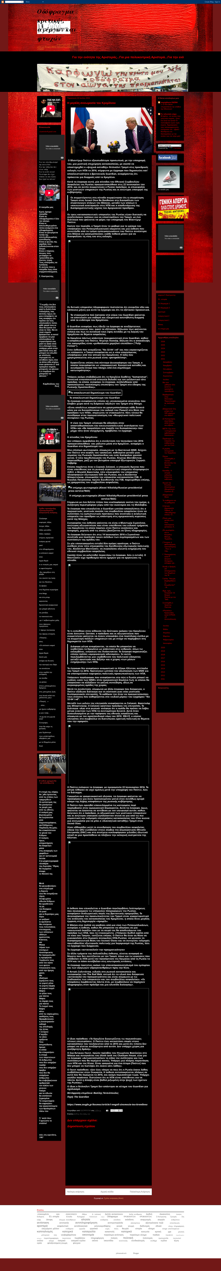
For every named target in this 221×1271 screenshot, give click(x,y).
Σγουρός (173, 1217)
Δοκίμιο (178, 1214)
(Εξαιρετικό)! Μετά (168, 496)
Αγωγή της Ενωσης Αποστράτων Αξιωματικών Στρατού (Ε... (169, 487)
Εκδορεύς (40, 1217)
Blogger (136, 1253)
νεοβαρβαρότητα (68, 1235)
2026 (163, 341)
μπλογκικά (45, 1235)
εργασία (82, 1229)
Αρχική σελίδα (107, 1192)
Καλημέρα (81, 1217)
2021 (163, 359)
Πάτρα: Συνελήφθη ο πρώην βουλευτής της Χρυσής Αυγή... (169, 461)
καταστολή (109, 1232)
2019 (163, 651)
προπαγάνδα (163, 1238)
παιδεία (156, 1235)
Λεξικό (102, 1217)
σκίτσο (95, 1241)
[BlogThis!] (114, 1110)
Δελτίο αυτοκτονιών (114, 1214)
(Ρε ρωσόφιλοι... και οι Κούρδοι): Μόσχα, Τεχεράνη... (169, 534)
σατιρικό (61, 1241)
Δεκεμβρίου (168, 362)
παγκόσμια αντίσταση (114, 1235)
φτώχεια (76, 1243)
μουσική (181, 1232)
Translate (177, 148)
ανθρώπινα (175, 1220)
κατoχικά (67, 1231)
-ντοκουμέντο (43, 1214)
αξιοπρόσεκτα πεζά (154, 1223)
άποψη (49, 1220)
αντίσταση (43, 1222)
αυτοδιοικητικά (80, 1226)
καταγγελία (88, 1231)
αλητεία (85, 1219)
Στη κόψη (83, 1114)
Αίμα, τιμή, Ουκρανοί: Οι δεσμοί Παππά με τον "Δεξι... (169, 595)
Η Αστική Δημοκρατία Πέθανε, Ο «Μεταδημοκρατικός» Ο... (169, 510)
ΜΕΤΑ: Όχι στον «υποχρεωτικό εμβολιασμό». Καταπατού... (169, 432)
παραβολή (169, 1235)
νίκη (55, 1235)
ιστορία (138, 1228)
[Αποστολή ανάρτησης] (107, 1110)
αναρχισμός (145, 1220)
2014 (163, 668)
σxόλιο (40, 1241)
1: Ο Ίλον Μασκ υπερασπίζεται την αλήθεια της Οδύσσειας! (171, 107)
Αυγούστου (168, 376)
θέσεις (160, 324)
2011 (163, 679)
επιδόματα (69, 1229)
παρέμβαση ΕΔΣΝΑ (169, 102)
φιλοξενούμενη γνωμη (57, 1243)
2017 (163, 658)
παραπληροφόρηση (51, 1238)
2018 (163, 655)
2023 (163, 352)
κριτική (158, 1232)
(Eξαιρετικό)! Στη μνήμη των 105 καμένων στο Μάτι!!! (169, 412)
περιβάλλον (80, 1238)
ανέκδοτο (117, 1220)
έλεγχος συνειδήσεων (67, 1220)
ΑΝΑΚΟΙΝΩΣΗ (71, 1214)
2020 (163, 648)
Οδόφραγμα (112, 1216)
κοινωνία (145, 1232)
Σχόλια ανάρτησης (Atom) (113, 1198)
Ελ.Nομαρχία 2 (164, 308)
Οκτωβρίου (168, 369)
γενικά (119, 1226)
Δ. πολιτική (96, 1214)
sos (88, 1114)
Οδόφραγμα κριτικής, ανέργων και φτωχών (56, 24)
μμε (169, 1232)
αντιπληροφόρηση (86, 1222)
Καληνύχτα (93, 1217)
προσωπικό (177, 1238)
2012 (163, 675)
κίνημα (151, 1228)
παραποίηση (66, 1238)
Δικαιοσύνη (165, 1214)
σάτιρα (51, 1241)
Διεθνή (76, 1114)
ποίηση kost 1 (163, 320)
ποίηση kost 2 (163, 316)
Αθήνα (84, 1214)
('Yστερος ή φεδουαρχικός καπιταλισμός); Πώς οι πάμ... (169, 546)
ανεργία (161, 1220)
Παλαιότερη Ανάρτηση (140, 1192)
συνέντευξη (123, 1241)
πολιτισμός (148, 1238)
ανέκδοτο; (129, 1220)
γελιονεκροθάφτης (102, 1226)
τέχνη (176, 1241)
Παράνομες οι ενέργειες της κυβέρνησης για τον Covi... (169, 442)
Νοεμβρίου (167, 365)
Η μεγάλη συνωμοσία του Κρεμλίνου (169, 451)
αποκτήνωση (174, 1223)
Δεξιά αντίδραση (135, 1214)
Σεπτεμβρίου (168, 372)
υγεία (39, 1243)
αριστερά (161, 312)
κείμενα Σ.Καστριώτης (167, 295)
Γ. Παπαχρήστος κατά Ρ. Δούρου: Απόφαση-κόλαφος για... (169, 558)
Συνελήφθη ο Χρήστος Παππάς (168, 605)
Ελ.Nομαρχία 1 (164, 303)
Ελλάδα (69, 1217)
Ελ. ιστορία (162, 299)
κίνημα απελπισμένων (170, 1229)
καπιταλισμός (45, 1231)
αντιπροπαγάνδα (115, 1223)
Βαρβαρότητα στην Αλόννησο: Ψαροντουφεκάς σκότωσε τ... (169, 400)
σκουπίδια (108, 1241)
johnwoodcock (121, 1253)
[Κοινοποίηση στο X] (116, 1110)
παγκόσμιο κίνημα (138, 1235)
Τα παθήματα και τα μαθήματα (169, 501)
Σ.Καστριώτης (161, 1217)
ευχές (107, 1229)
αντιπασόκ (64, 1223)
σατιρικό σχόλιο (78, 1241)
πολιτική (128, 1237)
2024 (163, 348)
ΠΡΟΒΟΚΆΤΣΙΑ (130, 1217)
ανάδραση (104, 1220)
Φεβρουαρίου (168, 640)
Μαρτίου (166, 636)
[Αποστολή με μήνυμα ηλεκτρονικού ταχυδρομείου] (111, 1110)
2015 (163, 665)
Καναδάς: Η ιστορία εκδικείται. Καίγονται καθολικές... (168, 475)
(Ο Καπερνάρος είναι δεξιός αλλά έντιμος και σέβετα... (169, 422)
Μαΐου (166, 629)
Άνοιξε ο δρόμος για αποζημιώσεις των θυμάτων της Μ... (169, 571)
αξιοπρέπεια (135, 1223)
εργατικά (94, 1228)
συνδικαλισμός (138, 1241)
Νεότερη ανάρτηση (75, 1192)
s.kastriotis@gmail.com (47, 131)
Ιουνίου (166, 626)
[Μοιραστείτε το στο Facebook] (119, 1110)
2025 (163, 345)
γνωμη (131, 1226)
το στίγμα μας (163, 329)
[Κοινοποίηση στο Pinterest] (121, 1110)
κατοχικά (126, 1231)
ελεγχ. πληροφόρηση (176, 1226)
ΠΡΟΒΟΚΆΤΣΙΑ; (146, 1217)
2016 (163, 661)
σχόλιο (164, 1241)
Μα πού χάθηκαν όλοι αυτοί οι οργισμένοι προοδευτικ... (169, 386)
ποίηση (114, 1238)
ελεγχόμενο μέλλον (50, 1228)
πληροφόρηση (97, 1238)
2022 (163, 355)
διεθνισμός (145, 1226)
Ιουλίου (166, 379)
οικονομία (88, 1234)
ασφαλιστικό (62, 1226)
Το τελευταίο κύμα (168, 114)
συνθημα (153, 1241)
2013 (163, 672)
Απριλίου (167, 633)
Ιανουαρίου (168, 643)
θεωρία (125, 1228)
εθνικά (158, 1226)
